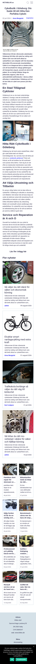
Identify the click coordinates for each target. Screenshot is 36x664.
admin (7, 306)
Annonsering (18, 642)
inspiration (29, 18)
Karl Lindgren (9, 405)
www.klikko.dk (20, 633)
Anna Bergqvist (18, 18)
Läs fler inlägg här (18, 251)
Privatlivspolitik (21, 659)
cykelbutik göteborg (16, 158)
